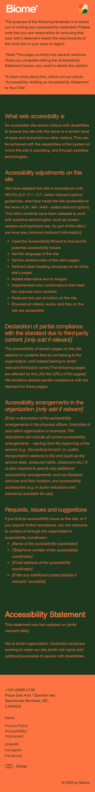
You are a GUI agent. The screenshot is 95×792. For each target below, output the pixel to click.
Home (10, 718)
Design (21, 766)
